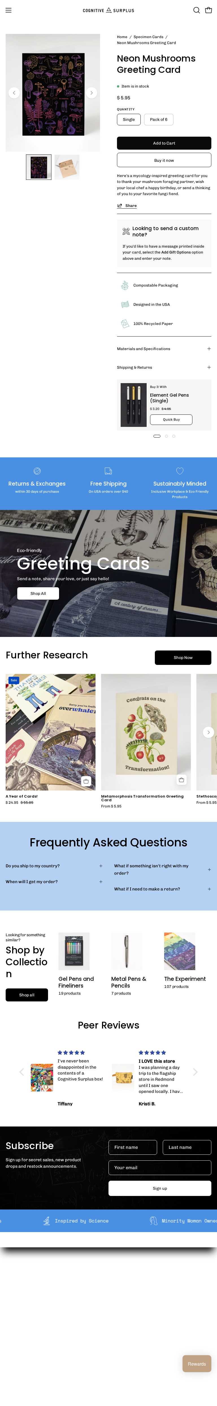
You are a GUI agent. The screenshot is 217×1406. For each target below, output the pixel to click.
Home (122, 36)
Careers (122, 1301)
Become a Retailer (132, 1292)
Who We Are (126, 1275)
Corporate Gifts (130, 1283)
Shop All (38, 593)
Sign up (160, 1188)
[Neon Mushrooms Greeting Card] (38, 167)
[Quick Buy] (181, 780)
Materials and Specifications (143, 348)
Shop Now (183, 657)
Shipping (14, 1328)
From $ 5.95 (111, 806)
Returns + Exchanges (27, 1337)
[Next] (91, 93)
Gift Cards (16, 1346)
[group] (108, 741)
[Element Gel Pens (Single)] (134, 405)
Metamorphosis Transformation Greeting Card (142, 798)
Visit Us (13, 1363)
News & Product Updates (139, 1310)
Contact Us (17, 1354)
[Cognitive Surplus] (108, 10)
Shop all (26, 994)
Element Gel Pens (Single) (169, 398)
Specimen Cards (148, 36)
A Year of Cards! (22, 796)
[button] (196, 10)
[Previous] (14, 93)
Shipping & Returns (134, 367)
